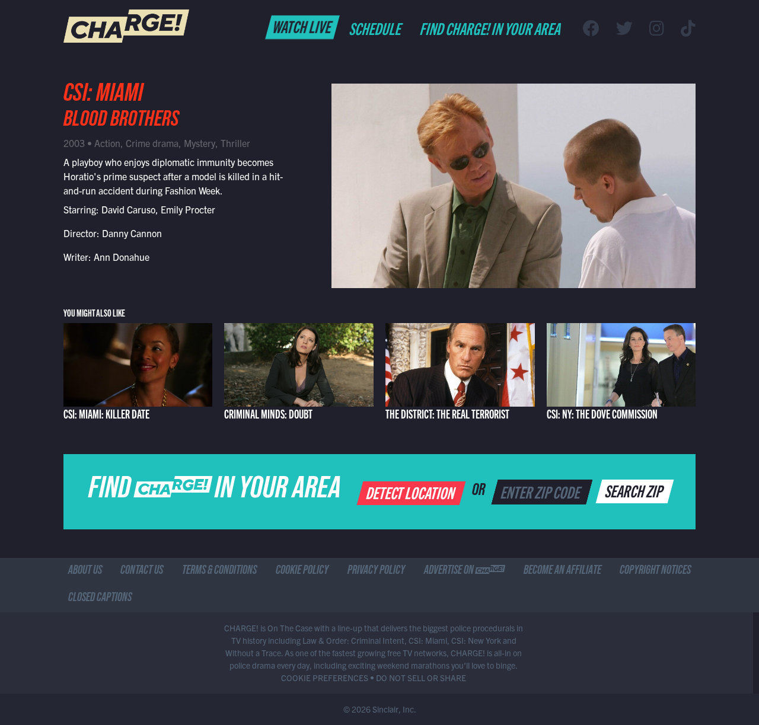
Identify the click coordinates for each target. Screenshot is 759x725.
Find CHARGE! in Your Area (491, 28)
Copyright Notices (655, 571)
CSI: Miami (103, 96)
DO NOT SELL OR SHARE (421, 677)
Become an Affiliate (562, 571)
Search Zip (635, 490)
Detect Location (412, 492)
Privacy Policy (376, 571)
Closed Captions (100, 599)
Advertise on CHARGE (464, 571)
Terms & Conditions (219, 571)
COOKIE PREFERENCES (324, 677)
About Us (85, 571)
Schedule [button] (376, 28)
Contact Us (141, 571)
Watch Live (303, 26)
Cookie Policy (302, 571)
